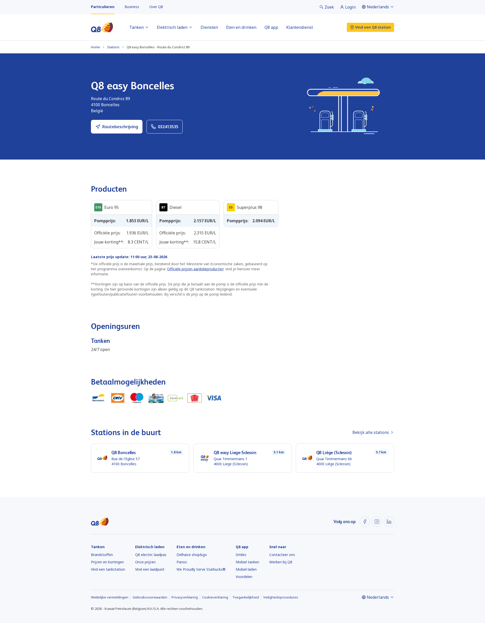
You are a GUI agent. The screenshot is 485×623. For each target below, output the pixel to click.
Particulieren (102, 6)
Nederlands (378, 7)
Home (95, 47)
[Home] (102, 27)
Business (132, 6)
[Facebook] (365, 522)
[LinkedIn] (389, 522)
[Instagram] (377, 522)
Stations (113, 47)
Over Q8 (156, 6)
